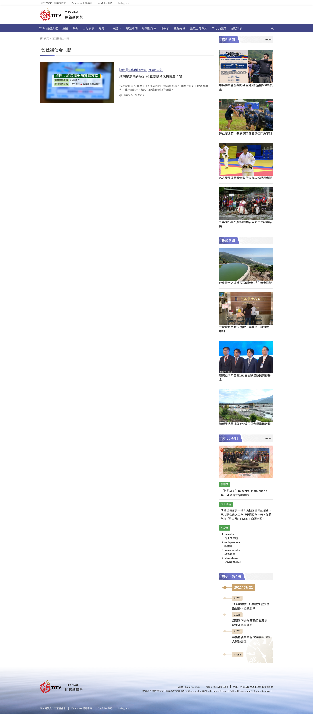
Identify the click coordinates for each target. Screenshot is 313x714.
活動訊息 (236, 28)
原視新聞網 (74, 17)
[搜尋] (272, 28)
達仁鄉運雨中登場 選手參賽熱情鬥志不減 (245, 133)
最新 (75, 28)
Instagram (123, 3)
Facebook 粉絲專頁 (82, 3)
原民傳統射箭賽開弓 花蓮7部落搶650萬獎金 (246, 87)
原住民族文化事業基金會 (53, 3)
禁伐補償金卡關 (137, 69)
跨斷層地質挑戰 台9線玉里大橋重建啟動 (245, 423)
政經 (123, 69)
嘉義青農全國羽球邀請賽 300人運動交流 (251, 639)
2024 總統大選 (48, 28)
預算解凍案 (155, 69)
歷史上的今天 (198, 28)
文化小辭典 (219, 28)
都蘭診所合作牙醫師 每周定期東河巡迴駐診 (250, 623)
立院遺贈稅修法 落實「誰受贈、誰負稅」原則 (245, 329)
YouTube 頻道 (105, 3)
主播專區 (179, 28)
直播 (65, 28)
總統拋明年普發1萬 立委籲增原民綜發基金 (245, 377)
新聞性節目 (149, 28)
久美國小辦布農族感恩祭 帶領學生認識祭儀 (245, 224)
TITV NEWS (72, 12)
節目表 (165, 28)
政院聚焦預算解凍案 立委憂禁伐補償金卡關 (150, 76)
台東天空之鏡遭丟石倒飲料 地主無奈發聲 (245, 282)
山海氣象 (88, 28)
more (237, 654)
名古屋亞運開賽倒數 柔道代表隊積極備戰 (245, 177)
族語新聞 (132, 28)
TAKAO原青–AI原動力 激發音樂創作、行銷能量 (250, 606)
